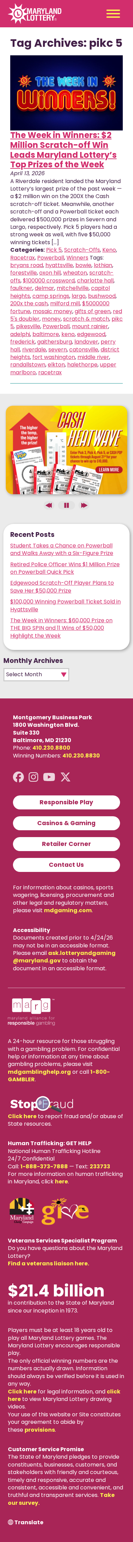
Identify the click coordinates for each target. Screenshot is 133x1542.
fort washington (53, 357)
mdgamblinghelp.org (39, 1072)
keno (68, 334)
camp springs (50, 296)
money (51, 319)
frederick (22, 342)
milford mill (65, 303)
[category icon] (66, 92)
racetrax (50, 372)
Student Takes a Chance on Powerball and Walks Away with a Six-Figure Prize (61, 549)
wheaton (75, 273)
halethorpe (82, 365)
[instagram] (33, 777)
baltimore (45, 334)
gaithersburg (54, 342)
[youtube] (49, 777)
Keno (109, 250)
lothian (103, 265)
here (61, 1181)
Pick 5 (54, 250)
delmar (44, 288)
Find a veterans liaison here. (48, 1263)
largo (79, 296)
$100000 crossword (49, 280)
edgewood (91, 334)
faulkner (21, 288)
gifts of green (92, 311)
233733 (100, 1166)
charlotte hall (95, 280)
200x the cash (29, 303)
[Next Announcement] (83, 505)
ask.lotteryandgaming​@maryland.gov (64, 956)
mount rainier (90, 326)
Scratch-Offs (82, 250)
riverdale (34, 349)
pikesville (28, 326)
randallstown (27, 365)
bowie (83, 265)
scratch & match (86, 319)
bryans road (26, 265)
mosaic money (52, 311)
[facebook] (18, 777)
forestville (23, 273)
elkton (56, 365)
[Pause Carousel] (66, 505)
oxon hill (50, 273)
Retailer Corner (66, 844)
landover (86, 342)
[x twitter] (65, 777)
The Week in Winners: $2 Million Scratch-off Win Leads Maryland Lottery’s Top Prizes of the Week (63, 149)
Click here (22, 1116)
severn (57, 349)
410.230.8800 (51, 748)
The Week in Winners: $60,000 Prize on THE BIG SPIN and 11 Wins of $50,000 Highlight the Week (61, 628)
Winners (77, 258)
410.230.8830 (81, 756)
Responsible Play (66, 802)
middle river (93, 357)
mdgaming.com (68, 910)
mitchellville (73, 288)
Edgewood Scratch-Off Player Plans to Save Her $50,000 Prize (62, 586)
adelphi (20, 334)
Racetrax (22, 258)
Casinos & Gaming (66, 823)
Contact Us (66, 865)
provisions (40, 1430)
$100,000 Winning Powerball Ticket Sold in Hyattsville (65, 605)
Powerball (50, 258)
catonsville (83, 349)
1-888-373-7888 (44, 1166)
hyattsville (59, 265)
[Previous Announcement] (49, 505)
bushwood (102, 296)
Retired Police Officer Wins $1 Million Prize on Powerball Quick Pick (65, 568)
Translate (28, 1522)
